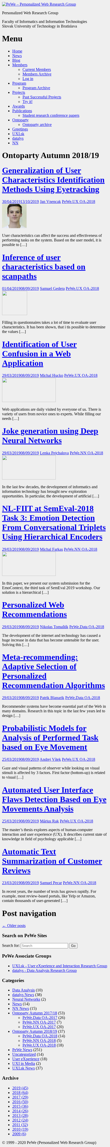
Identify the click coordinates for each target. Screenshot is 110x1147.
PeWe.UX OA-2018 (78, 201)
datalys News (23, 995)
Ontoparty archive (37, 124)
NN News (20, 1008)
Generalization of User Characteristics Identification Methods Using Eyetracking (53, 180)
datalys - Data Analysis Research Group (44, 970)
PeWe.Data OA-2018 (86, 627)
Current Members (37, 69)
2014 (20, 1111)
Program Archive (36, 88)
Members (19, 65)
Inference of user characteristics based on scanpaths (43, 267)
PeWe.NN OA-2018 (86, 453)
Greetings (20, 129)
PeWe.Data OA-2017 (40, 1017)
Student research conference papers (51, 115)
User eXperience (25, 1059)
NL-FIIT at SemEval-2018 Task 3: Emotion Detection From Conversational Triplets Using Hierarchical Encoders (54, 522)
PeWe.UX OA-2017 (39, 1027)
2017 (20, 1097)
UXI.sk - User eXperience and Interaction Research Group (59, 966)
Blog (16, 60)
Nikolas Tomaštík (54, 627)
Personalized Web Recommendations (34, 609)
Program (19, 83)
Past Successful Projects (42, 97)
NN (15, 143)
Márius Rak (49, 821)
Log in (28, 78)
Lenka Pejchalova (54, 453)
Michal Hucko (51, 375)
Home (17, 51)
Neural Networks (26, 999)
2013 (20, 1115)
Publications (22, 111)
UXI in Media (23, 1063)
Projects (18, 92)
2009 (19, 1134)
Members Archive (37, 74)
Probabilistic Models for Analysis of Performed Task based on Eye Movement (50, 738)
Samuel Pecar (51, 883)
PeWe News (22, 1050)
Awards (18, 106)
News (17, 56)
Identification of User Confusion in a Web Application (39, 354)
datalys (18, 138)
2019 (20, 1088)
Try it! (27, 101)
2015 (20, 1106)
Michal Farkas (51, 549)
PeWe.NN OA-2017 (39, 1022)
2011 (20, 1125)
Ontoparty (20, 120)
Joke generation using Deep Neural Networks (50, 435)
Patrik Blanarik (52, 697)
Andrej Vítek (50, 759)
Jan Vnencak (50, 201)
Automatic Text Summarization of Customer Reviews (52, 861)
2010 (20, 1129)
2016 (20, 1102)
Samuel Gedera (52, 288)
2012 (20, 1120)
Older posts (14, 925)
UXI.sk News (23, 1068)
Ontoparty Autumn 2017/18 (34, 1013)
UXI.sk (18, 134)
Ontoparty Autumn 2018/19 (34, 1031)
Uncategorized (24, 1054)
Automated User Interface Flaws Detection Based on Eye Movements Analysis (54, 799)
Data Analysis (23, 990)
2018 (20, 1092)
